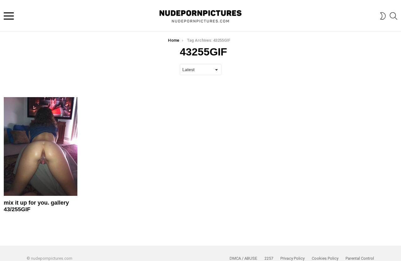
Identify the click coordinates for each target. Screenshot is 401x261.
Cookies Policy (325, 258)
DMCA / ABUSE (243, 258)
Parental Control (360, 258)
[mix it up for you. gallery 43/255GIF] (40, 146)
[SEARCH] (393, 16)
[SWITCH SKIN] (383, 16)
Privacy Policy (292, 258)
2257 (268, 258)
